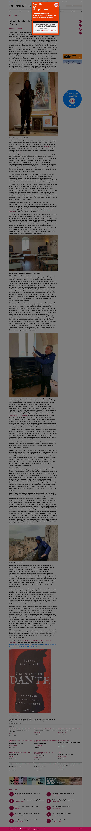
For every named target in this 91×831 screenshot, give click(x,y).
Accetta (79, 828)
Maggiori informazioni (35, 829)
